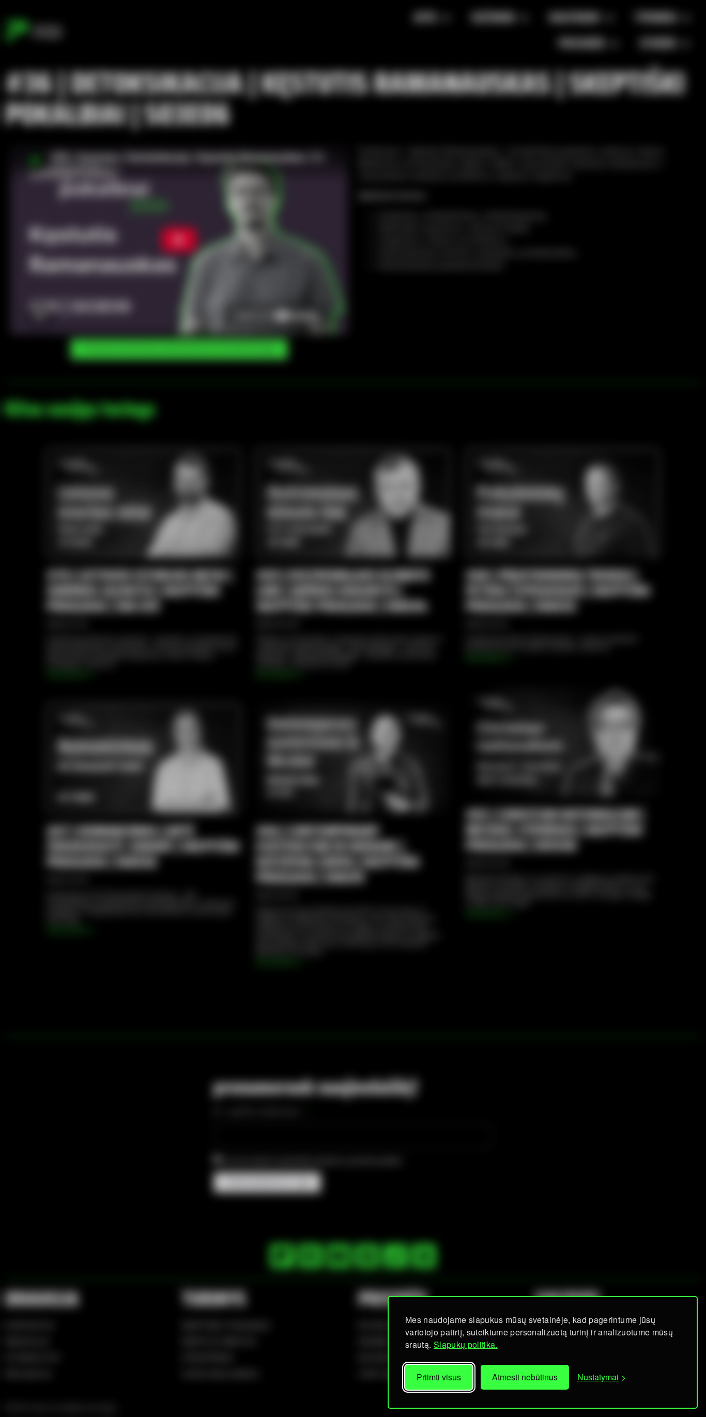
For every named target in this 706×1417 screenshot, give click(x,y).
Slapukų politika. (466, 1344)
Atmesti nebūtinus (525, 1377)
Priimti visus (439, 1377)
